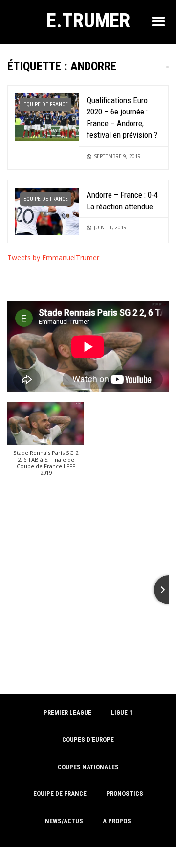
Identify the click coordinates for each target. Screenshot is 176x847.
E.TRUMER (88, 20)
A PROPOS (117, 821)
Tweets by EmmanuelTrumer (53, 257)
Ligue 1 (121, 712)
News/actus (64, 821)
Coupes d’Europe (88, 739)
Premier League (67, 712)
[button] (45, 444)
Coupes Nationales (88, 767)
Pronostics (124, 793)
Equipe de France (45, 104)
